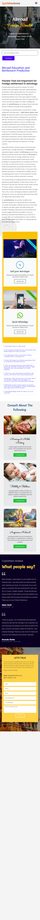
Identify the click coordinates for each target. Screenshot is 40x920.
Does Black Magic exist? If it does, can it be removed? (18, 392)
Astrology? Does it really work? (15, 346)
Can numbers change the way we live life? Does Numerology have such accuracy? (20, 350)
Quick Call (20, 281)
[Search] (35, 53)
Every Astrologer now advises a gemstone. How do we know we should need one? (19, 360)
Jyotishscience (11, 3)
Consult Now (20, 455)
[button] (36, 2)
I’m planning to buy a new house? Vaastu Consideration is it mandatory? (18, 355)
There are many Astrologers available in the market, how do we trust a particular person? (19, 373)
